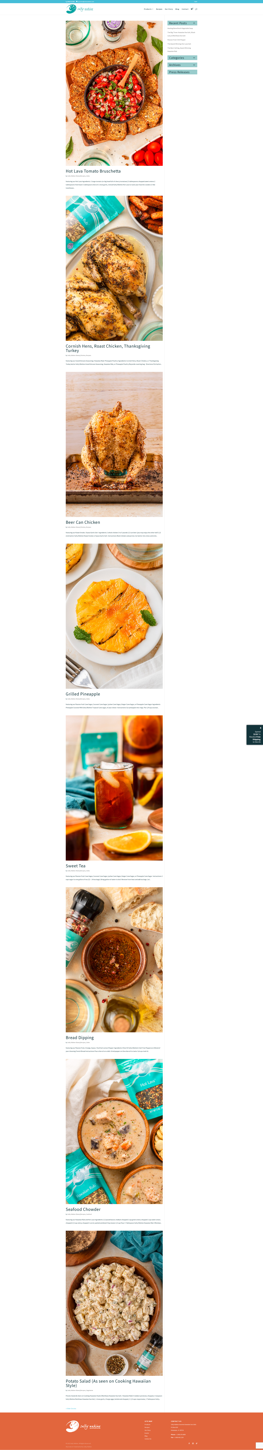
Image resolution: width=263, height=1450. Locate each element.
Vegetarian (89, 1390)
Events (147, 1433)
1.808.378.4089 (181, 1434)
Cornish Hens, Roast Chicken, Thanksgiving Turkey (108, 348)
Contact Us (148, 1439)
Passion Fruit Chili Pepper (176, 40)
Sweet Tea (76, 866)
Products (148, 9)
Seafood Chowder (83, 1209)
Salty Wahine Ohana (74, 176)
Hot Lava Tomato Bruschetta (93, 171)
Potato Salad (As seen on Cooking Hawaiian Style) (108, 1383)
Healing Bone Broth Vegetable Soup (180, 28)
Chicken (83, 355)
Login (195, 1)
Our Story (169, 9)
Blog (177, 9)
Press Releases (179, 72)
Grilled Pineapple (83, 694)
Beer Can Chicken (83, 522)
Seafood (89, 1214)
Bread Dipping (80, 1037)
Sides (88, 176)
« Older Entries (71, 1408)
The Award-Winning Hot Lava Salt (179, 44)
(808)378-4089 (71, 1)
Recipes (159, 9)
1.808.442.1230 (179, 1437)
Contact (185, 9)
